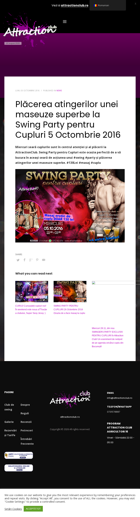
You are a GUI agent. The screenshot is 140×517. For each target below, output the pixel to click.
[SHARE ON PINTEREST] (37, 260)
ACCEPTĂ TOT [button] (33, 508)
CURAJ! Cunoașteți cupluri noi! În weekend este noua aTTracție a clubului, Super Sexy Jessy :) (31, 309)
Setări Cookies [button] (13, 508)
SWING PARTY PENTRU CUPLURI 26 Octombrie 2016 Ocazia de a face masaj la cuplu (69, 309)
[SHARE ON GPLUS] (31, 260)
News (59, 90)
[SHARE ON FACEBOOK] (24, 260)
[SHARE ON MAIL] (43, 260)
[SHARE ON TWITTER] (18, 260)
